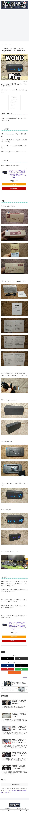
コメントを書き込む (14, 784)
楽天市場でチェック (13, 188)
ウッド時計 (13, 102)
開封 (12, 105)
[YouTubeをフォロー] (7, 669)
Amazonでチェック (13, 184)
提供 (3, 652)
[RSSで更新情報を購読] (14, 672)
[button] (21, 658)
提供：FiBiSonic (15, 100)
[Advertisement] (14, 26)
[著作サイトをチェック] (7, 665)
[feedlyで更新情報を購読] (21, 669)
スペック (13, 103)
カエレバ (16, 180)
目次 (12, 97)
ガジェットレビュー (21, 808)
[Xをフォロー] (21, 665)
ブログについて (7, 808)
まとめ (12, 107)
